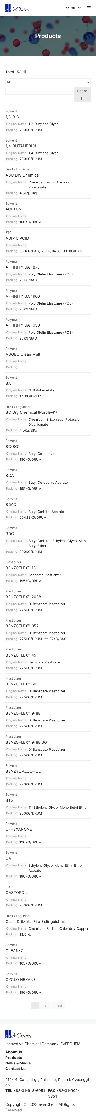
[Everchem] (17, 8)
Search (82, 94)
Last (58, 1005)
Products (13, 1057)
